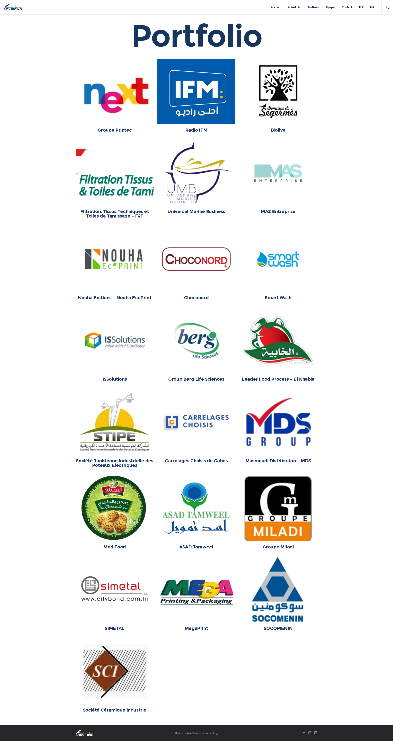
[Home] (115, 733)
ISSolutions (115, 379)
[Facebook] (304, 732)
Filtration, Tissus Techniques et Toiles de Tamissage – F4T (114, 214)
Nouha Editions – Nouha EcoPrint (114, 297)
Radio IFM (196, 130)
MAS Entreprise (278, 211)
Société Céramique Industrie (114, 710)
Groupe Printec (115, 130)
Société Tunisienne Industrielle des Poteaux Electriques (114, 463)
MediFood (114, 547)
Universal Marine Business (196, 211)
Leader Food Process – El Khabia (278, 379)
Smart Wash (278, 297)
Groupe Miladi (278, 547)
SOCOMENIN (278, 628)
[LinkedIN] (316, 732)
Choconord (196, 297)
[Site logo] (13, 7)
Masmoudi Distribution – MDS (278, 461)
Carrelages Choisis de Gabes (196, 461)
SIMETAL (114, 628)
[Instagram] (310, 732)
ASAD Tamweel (196, 547)
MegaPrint (196, 628)
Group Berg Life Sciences (196, 379)
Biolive (278, 130)
